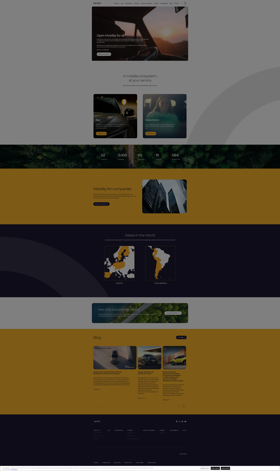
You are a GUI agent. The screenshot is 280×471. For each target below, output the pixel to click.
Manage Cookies (205, 468)
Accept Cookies (225, 468)
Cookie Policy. (14, 469)
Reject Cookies (215, 468)
